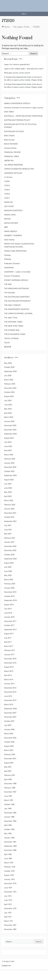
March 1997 (8, 800)
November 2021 (10, 513)
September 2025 (10, 371)
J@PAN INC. (9, 160)
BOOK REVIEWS (11, 144)
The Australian (9, 292)
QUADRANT (9, 267)
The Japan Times (10, 317)
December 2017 (10, 621)
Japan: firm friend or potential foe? (17, 64)
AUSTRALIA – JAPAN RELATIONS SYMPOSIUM (23, 116)
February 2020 (9, 583)
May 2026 (8, 363)
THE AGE (8, 284)
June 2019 (8, 613)
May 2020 (8, 575)
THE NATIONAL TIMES (13, 321)
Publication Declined (11, 263)
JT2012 (7, 185)
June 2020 (8, 571)
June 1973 (8, 900)
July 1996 (7, 808)
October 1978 (9, 871)
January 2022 (9, 508)
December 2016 (10, 658)
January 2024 (9, 421)
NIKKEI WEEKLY (10, 231)
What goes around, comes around (17, 72)
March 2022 (8, 500)
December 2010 (10, 700)
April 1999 (8, 779)
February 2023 (9, 458)
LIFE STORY (9, 206)
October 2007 (9, 721)
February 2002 (9, 754)
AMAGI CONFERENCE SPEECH (17, 103)
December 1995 (10, 812)
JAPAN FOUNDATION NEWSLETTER (19, 168)
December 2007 (10, 712)
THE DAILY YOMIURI (12, 305)
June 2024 (8, 404)
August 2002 (9, 746)
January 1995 (9, 816)
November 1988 (10, 850)
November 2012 (10, 692)
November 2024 (10, 388)
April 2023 (8, 450)
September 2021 (10, 521)
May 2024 (8, 408)
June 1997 (8, 796)
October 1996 (9, 804)
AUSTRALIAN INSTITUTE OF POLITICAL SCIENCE (20, 125)
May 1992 (8, 833)
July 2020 (7, 567)
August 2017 (9, 633)
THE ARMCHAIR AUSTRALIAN (16, 288)
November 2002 (10, 737)
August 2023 (9, 438)
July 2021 (7, 525)
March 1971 (8, 921)
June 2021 (8, 529)
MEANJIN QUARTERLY (13, 210)
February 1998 (9, 787)
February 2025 (9, 383)
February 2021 (9, 538)
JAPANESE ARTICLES (13, 173)
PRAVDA (7, 259)
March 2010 (8, 704)
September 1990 (10, 846)
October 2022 (9, 471)
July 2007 (7, 725)
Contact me (6, 965)
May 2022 (8, 492)
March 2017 (8, 646)
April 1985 (8, 854)
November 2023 (10, 429)
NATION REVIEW (11, 223)
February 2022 (9, 504)
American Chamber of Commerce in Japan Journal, (23, 107)
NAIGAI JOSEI (10, 214)
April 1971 (8, 916)
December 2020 (10, 546)
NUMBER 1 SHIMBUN (13, 235)
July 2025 (7, 375)
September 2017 (10, 629)
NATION (7, 218)
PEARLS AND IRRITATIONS (15, 251)
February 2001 (9, 775)
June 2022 (8, 488)
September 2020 (10, 558)
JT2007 (7, 181)
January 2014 (9, 683)
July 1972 (7, 912)
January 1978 (9, 879)
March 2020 (8, 579)
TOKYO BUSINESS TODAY (15, 334)
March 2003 (8, 733)
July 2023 (7, 442)
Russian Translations (12, 276)
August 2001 (9, 762)
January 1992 (9, 837)
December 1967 (10, 925)
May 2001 (8, 767)
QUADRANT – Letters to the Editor (17, 271)
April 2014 (8, 675)
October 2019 (9, 596)
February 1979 (9, 866)
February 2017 (9, 650)
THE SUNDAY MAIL (12, 330)
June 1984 (8, 858)
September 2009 (10, 708)
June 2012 (8, 696)
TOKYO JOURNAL (11, 338)
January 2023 (9, 463)
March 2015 (8, 671)
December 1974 (10, 891)
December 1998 (10, 783)
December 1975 (10, 883)
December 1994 (10, 821)
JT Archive (8, 177)
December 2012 (10, 687)
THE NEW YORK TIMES (13, 326)
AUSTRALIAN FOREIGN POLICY (17, 120)
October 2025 (9, 367)
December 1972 (10, 908)
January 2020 (9, 588)
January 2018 (9, 617)
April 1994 (8, 825)
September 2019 (10, 600)
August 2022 (9, 479)
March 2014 (8, 679)
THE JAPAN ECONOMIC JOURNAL (18, 313)
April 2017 (8, 642)
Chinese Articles (10, 148)
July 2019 (7, 608)
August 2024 (9, 396)
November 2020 (10, 550)
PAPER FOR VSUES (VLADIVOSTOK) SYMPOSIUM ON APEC (19, 245)
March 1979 (8, 862)
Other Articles (9, 239)
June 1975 (8, 887)
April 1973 (8, 904)
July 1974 (7, 896)
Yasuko (7, 342)
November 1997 (10, 791)
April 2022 (8, 496)
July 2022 (7, 483)
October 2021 (9, 517)
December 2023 (10, 425)
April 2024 (8, 413)
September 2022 (10, 475)
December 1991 (10, 841)
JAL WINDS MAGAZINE (13, 164)
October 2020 (9, 554)
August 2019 (9, 604)
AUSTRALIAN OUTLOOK (14, 131)
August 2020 (9, 563)
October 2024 (9, 392)
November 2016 (10, 662)
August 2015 (9, 667)
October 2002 (9, 742)
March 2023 (8, 454)
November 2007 (10, 717)
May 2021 (8, 533)
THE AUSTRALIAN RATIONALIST (17, 301)
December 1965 (10, 929)
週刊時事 (7, 346)
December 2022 (10, 467)
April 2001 (8, 771)
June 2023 (8, 446)
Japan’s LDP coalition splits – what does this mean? (23, 68)
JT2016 (7, 193)
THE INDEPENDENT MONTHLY (16, 309)
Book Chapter (9, 135)
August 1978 (9, 875)
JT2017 (7, 198)
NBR (6, 227)
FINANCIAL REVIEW (12, 152)
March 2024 (8, 417)
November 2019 (10, 592)
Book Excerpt (9, 139)
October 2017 (9, 625)
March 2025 (8, 379)
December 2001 (10, 758)
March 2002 (8, 750)
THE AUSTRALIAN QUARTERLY (17, 296)
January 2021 (9, 542)
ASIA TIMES (9, 111)
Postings (7, 255)
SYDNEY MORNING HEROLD (16, 280)
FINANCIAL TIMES (11, 156)
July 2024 (7, 400)
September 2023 (10, 433)
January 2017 (9, 654)
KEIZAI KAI (8, 202)
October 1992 (9, 829)
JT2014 (7, 189)
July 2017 (7, 638)
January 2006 (9, 729)
